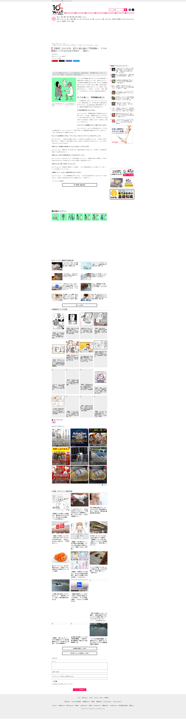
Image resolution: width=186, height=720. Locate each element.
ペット (78, 19)
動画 (73, 16)
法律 (62, 16)
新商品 (79, 16)
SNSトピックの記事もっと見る (80, 653)
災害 (93, 19)
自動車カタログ (105, 705)
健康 (65, 16)
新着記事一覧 (99, 701)
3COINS (114, 19)
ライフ (79, 13)
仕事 (68, 16)
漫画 (71, 16)
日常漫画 (119, 19)
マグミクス (54, 705)
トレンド (110, 13)
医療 (73, 21)
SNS (58, 19)
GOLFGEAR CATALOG (123, 705)
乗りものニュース (69, 705)
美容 (103, 19)
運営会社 (93, 701)
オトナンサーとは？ (107, 701)
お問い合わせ (67, 701)
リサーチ (99, 13)
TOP (69, 13)
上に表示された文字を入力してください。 (63, 684)
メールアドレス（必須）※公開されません (63, 676)
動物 (75, 19)
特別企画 (129, 13)
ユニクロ (69, 21)
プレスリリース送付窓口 (76, 701)
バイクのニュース (97, 705)
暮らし (58, 16)
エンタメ (119, 13)
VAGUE (90, 705)
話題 (76, 16)
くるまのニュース (83, 705)
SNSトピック (89, 13)
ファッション (98, 19)
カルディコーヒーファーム (128, 19)
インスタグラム (91, 104)
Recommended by (98, 484)
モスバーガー (108, 19)
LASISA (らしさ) (61, 705)
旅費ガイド (131, 705)
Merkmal (77, 705)
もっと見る (80, 305)
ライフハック (63, 19)
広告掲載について (86, 701)
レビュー (84, 16)
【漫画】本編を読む (80, 184)
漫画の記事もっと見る (80, 648)
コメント (54, 661)
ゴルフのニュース (113, 705)
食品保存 (64, 21)
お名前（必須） (56, 671)
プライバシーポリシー (117, 701)
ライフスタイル (85, 19)
